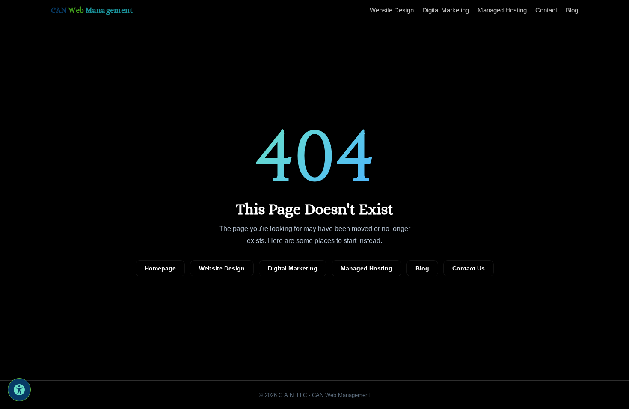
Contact (546, 10)
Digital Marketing (445, 10)
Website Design (392, 10)
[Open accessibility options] (19, 389)
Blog (572, 10)
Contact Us (468, 268)
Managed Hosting (502, 10)
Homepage (160, 268)
